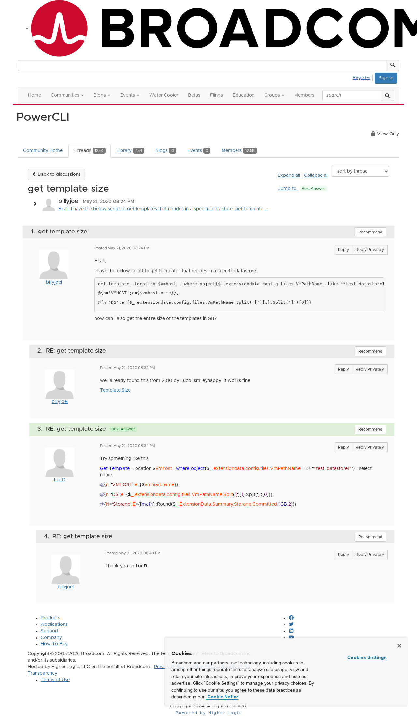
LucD (59, 480)
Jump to (301, 188)
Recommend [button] (370, 232)
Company (51, 637)
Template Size (115, 390)
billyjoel (54, 282)
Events (197, 150)
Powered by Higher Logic (209, 713)
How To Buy (54, 644)
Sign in (386, 78)
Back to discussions (58, 174)
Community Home (43, 150)
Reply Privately (370, 250)
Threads (88, 150)
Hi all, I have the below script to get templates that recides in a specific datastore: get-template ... (163, 209)
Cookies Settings (367, 657)
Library (129, 150)
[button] (392, 65)
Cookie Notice (222, 696)
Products (50, 618)
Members (238, 150)
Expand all (289, 175)
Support (49, 631)
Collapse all (316, 175)
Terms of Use (55, 680)
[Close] (399, 646)
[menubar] (363, 77)
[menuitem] (363, 77)
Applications (54, 624)
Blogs (164, 150)
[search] (387, 95)
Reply (343, 250)
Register (361, 78)
